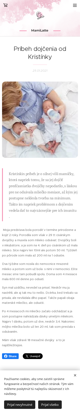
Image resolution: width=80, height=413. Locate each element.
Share (13, 356)
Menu (75, 5)
